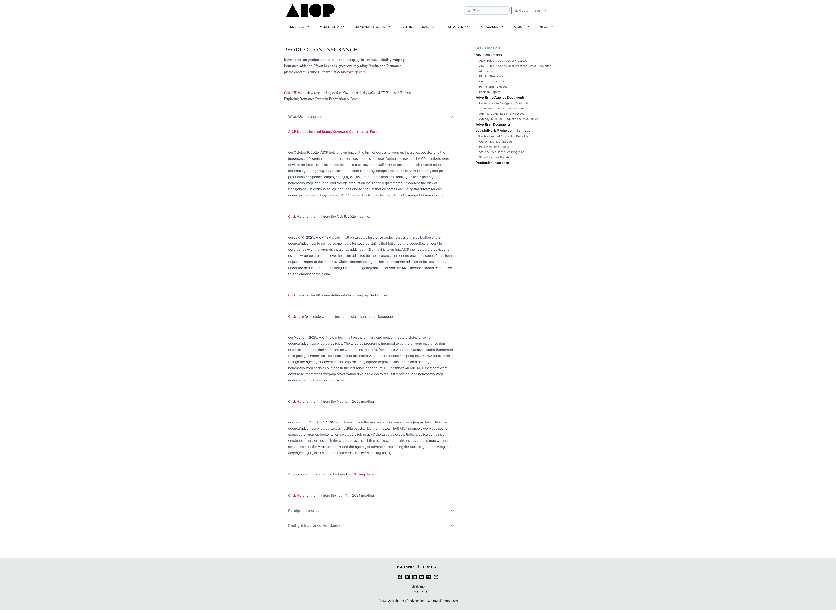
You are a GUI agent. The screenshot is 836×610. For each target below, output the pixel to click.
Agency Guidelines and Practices (501, 113)
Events (406, 27)
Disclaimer (418, 586)
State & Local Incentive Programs (501, 152)
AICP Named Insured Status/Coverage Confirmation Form (333, 131)
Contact (431, 566)
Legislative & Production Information (504, 131)
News (544, 27)
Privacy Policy (418, 591)
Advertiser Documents (493, 124)
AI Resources (488, 71)
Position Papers (489, 92)
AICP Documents (489, 55)
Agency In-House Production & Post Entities (508, 119)
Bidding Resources (492, 76)
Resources (295, 27)
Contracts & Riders (492, 81)
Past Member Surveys (494, 146)
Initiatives (455, 27)
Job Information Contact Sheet (503, 108)
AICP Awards (488, 27)
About (519, 27)
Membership (329, 27)
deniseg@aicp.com (351, 72)
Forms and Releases (493, 86)
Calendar (429, 27)
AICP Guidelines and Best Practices (503, 60)
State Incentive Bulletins (495, 157)
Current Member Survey (495, 141)
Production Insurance (492, 163)
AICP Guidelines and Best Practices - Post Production (515, 65)
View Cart (521, 10)
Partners (405, 566)
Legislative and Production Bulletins (503, 136)
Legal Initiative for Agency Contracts (504, 103)
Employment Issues (369, 27)
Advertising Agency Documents (500, 97)
